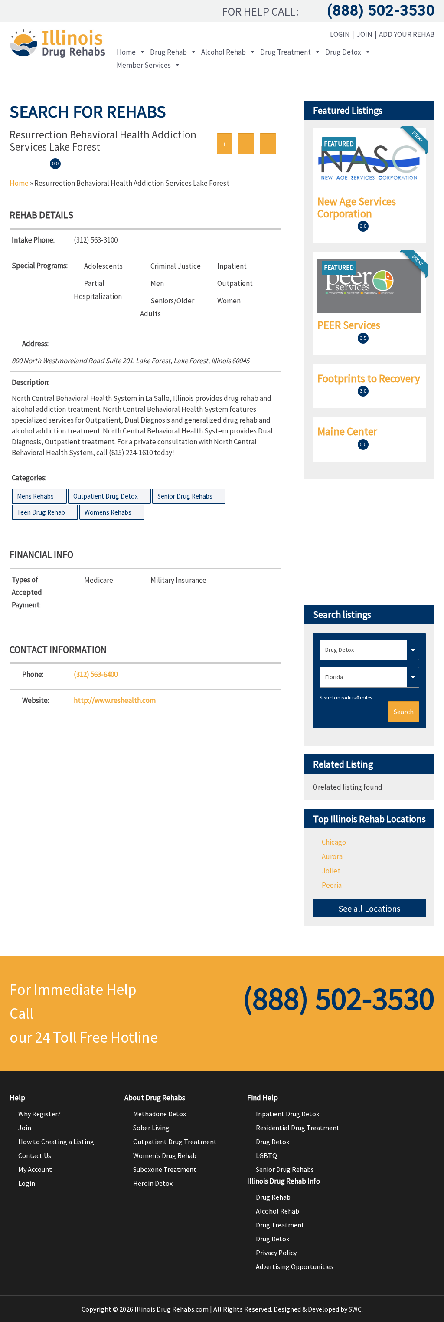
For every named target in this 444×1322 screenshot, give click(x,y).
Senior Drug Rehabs (285, 1169)
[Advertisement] (369, 542)
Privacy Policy (276, 1252)
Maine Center (347, 431)
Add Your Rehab (406, 34)
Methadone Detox (159, 1113)
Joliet (331, 871)
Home (126, 52)
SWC (355, 1309)
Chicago (334, 842)
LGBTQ (266, 1155)
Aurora (332, 856)
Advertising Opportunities (294, 1266)
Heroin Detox (153, 1183)
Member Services (144, 65)
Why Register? (39, 1113)
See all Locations (369, 908)
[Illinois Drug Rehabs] (57, 55)
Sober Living (151, 1127)
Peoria (332, 885)
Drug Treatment (285, 52)
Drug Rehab (168, 52)
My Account (35, 1169)
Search (404, 711)
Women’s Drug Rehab (164, 1155)
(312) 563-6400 (96, 674)
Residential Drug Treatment (298, 1127)
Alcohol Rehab (223, 52)
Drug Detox (343, 52)
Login (340, 34)
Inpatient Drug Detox (287, 1113)
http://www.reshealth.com (115, 700)
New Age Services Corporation (356, 207)
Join (364, 34)
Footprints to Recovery (368, 378)
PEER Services (348, 325)
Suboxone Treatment (164, 1169)
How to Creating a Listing (56, 1141)
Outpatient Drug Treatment (175, 1141)
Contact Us (34, 1155)
